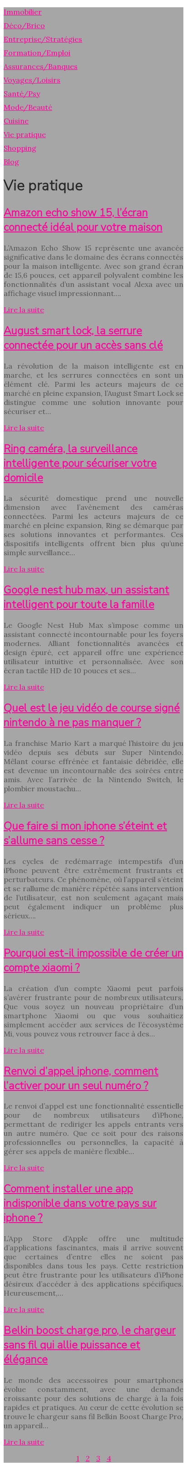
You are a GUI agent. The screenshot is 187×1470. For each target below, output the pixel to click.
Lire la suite (24, 309)
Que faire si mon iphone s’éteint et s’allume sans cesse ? (85, 833)
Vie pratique (25, 134)
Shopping (20, 148)
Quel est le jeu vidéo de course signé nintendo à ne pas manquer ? (92, 715)
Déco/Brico (24, 25)
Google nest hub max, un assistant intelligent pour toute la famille (86, 597)
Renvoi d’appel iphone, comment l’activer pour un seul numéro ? (81, 1078)
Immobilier (23, 11)
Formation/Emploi (37, 52)
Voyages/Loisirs (32, 79)
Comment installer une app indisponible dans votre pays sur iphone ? (80, 1203)
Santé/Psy (22, 93)
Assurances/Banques (41, 66)
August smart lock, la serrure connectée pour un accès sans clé (83, 337)
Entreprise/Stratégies (43, 39)
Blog (11, 161)
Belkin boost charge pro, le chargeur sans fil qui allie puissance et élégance (90, 1344)
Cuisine (16, 120)
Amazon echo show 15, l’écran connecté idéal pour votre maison (83, 219)
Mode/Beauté (28, 107)
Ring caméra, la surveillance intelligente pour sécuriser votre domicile (80, 463)
